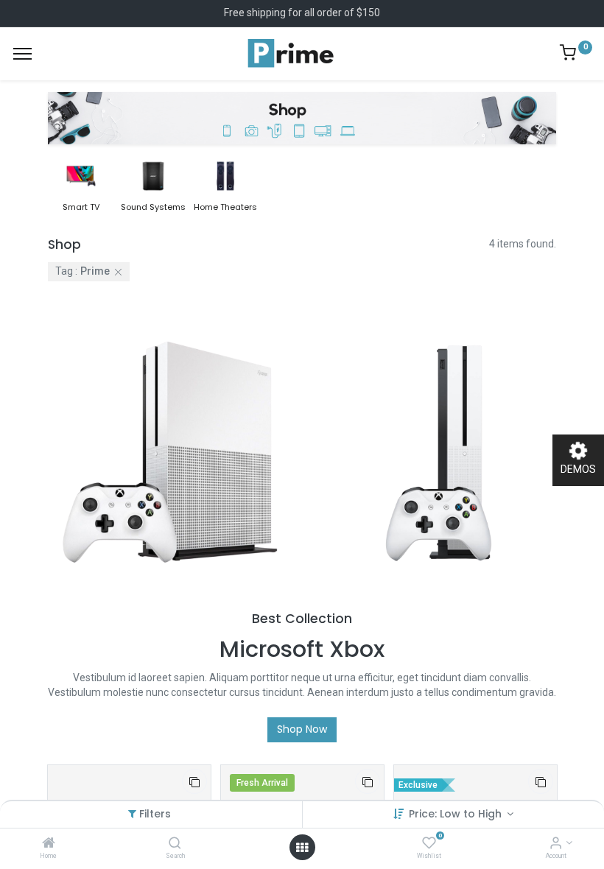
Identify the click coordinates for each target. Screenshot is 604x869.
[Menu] (22, 53)
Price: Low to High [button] (457, 813)
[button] (194, 781)
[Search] (175, 844)
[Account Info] (556, 844)
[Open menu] (302, 847)
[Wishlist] (429, 844)
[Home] (48, 844)
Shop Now (302, 729)
